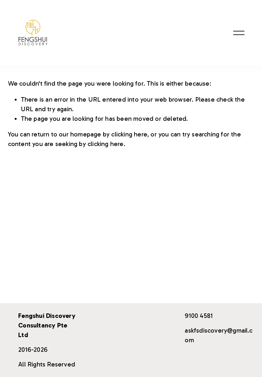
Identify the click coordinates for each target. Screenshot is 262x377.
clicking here (129, 134)
